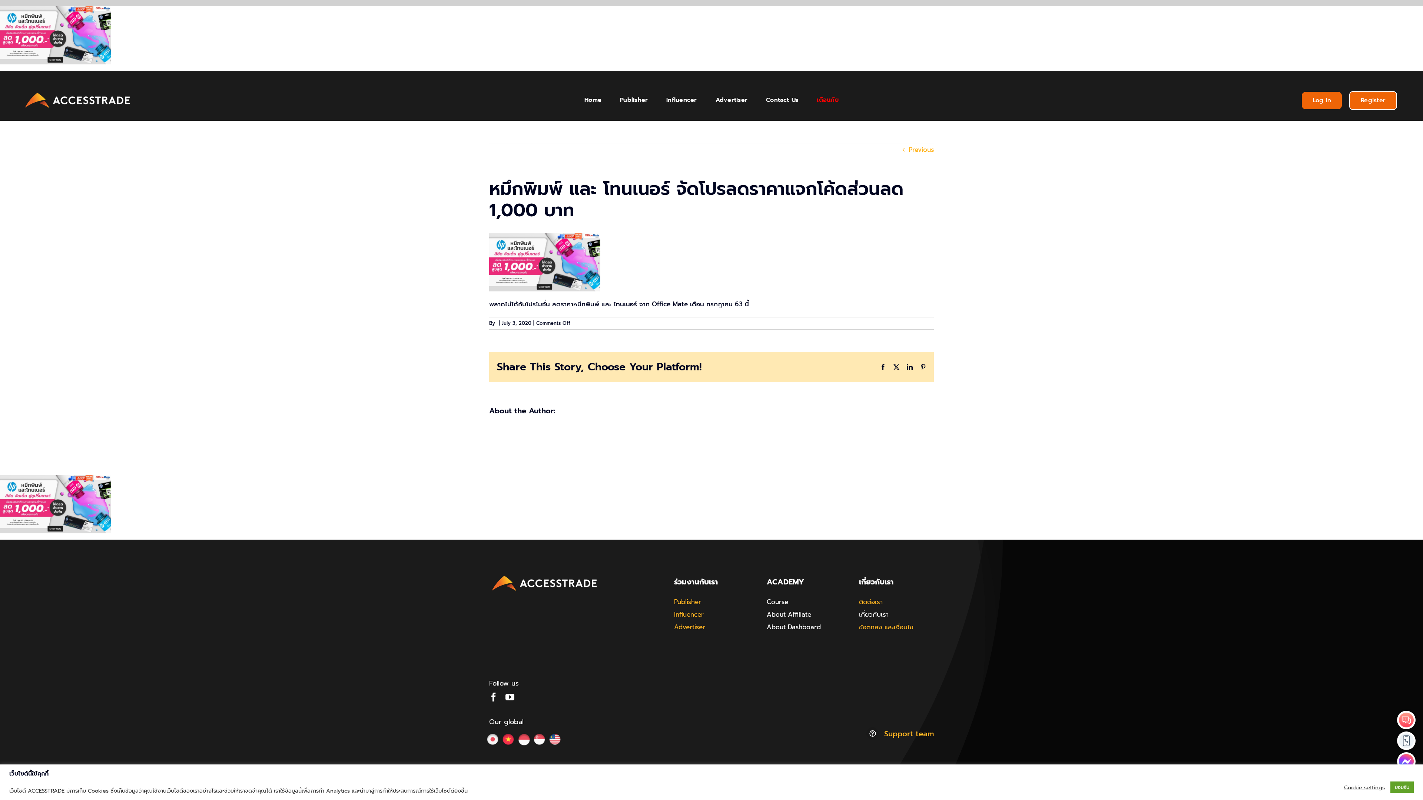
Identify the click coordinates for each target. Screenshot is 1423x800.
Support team (909, 733)
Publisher (687, 602)
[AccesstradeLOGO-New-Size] (77, 93)
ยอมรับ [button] (1402, 787)
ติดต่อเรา (871, 602)
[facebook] (493, 697)
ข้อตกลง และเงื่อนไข (886, 627)
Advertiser (689, 627)
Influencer (689, 614)
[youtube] (509, 697)
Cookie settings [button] (1364, 787)
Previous (921, 149)
